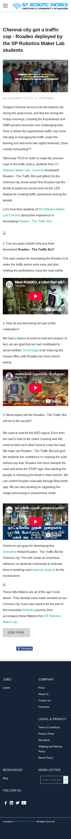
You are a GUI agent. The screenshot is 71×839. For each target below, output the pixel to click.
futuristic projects (43, 569)
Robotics (29, 610)
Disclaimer (44, 740)
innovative (10, 551)
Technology (30, 350)
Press (41, 687)
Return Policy (45, 757)
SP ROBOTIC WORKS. (25, 821)
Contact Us (44, 700)
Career (6, 687)
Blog (5, 778)
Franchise (43, 706)
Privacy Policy (46, 733)
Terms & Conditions (49, 727)
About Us (43, 694)
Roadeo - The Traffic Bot (35, 221)
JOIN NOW (16, 632)
